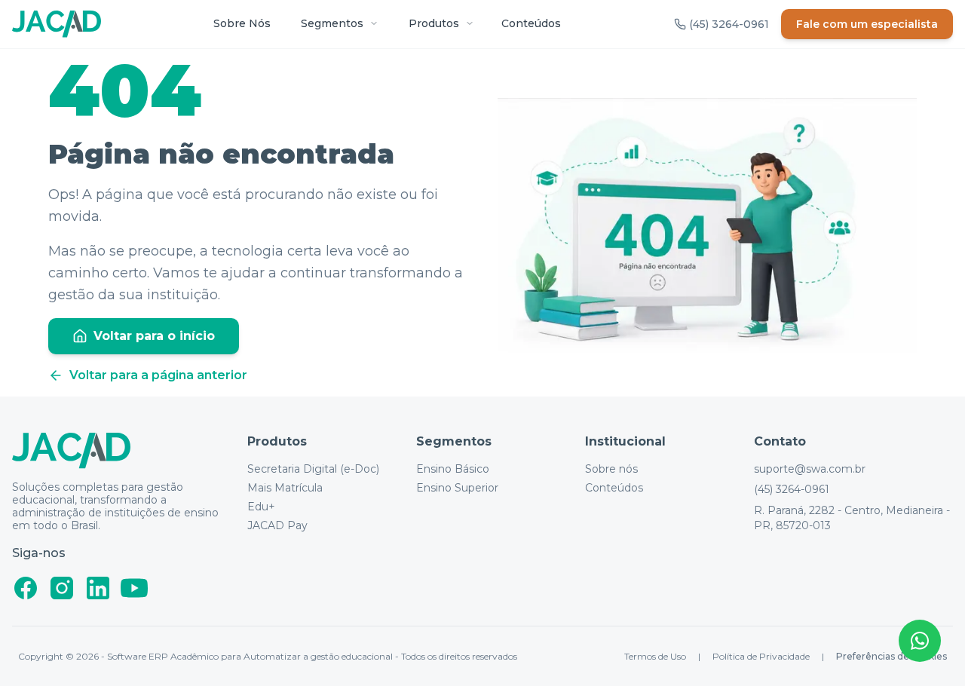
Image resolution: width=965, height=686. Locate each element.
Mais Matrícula (285, 488)
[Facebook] (25, 588)
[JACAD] (56, 24)
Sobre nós (611, 469)
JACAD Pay (277, 525)
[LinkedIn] (98, 588)
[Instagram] (61, 588)
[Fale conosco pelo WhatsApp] (920, 641)
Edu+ (261, 507)
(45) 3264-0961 (791, 489)
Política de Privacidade (761, 656)
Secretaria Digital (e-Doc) (313, 469)
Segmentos (332, 23)
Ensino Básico (452, 469)
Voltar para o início (154, 336)
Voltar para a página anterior (158, 375)
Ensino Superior (457, 488)
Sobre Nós (242, 23)
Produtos (434, 23)
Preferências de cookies (891, 656)
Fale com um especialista (867, 24)
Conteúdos (531, 23)
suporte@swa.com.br (809, 469)
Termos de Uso (655, 656)
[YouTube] (134, 588)
